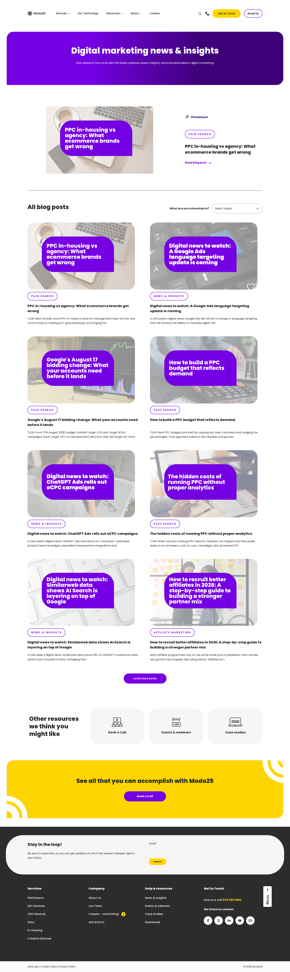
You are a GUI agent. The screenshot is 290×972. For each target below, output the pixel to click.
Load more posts (145, 678)
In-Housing (35, 930)
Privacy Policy (67, 966)
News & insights (155, 898)
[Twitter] (218, 920)
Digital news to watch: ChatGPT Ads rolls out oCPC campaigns (83, 533)
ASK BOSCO (96, 922)
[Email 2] (250, 920)
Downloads (152, 922)
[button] (200, 14)
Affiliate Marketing (172, 632)
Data (31, 922)
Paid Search (200, 134)
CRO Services (37, 914)
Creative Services (39, 938)
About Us (95, 898)
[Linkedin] (229, 920)
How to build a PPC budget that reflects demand (192, 419)
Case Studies (154, 914)
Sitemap (33, 966)
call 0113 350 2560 (229, 900)
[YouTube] (239, 920)
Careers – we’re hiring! (106, 914)
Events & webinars (157, 906)
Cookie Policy (48, 966)
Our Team (95, 906)
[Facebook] (208, 920)
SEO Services (36, 906)
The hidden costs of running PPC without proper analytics (201, 533)
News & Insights (169, 296)
